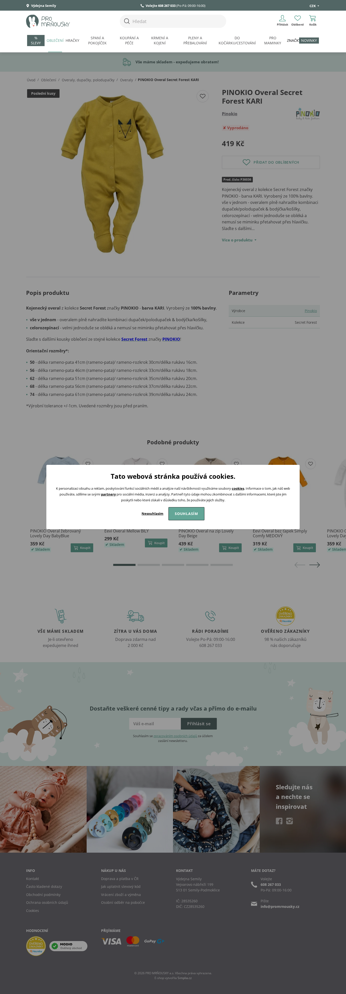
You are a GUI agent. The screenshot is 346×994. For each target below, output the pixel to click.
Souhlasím (186, 513)
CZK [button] (313, 6)
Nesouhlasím (152, 513)
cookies (238, 488)
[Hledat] (127, 21)
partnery (108, 494)
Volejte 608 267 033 (160, 5)
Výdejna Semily (43, 5)
